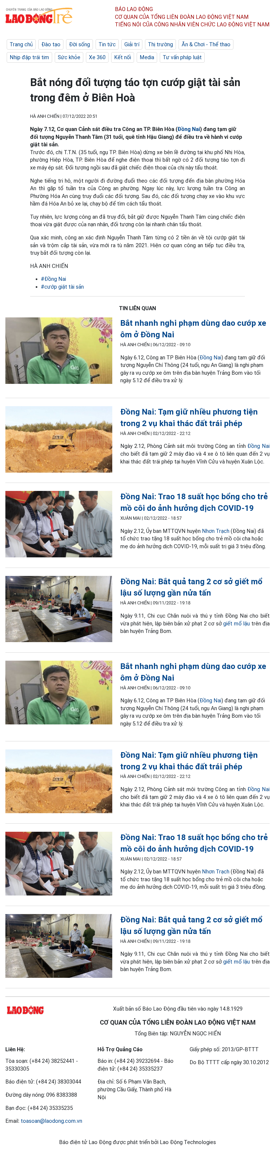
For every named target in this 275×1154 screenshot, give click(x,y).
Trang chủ (21, 44)
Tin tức (107, 44)
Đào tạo (50, 44)
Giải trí (131, 44)
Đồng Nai (189, 129)
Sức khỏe (69, 57)
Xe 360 (97, 57)
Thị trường (160, 44)
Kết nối (122, 57)
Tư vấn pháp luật (182, 57)
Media (147, 57)
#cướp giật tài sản (62, 287)
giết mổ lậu (236, 623)
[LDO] (58, 351)
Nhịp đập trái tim (29, 57)
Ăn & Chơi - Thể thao (206, 44)
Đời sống (79, 44)
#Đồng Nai (53, 279)
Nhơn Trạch (215, 531)
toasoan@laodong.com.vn (51, 1121)
